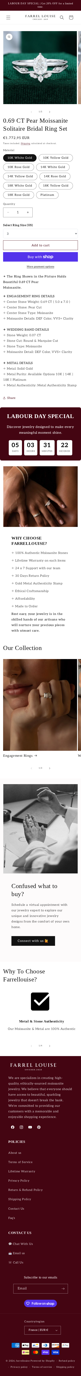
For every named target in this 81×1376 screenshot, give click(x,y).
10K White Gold (19, 158)
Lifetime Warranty (21, 1171)
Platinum (47, 195)
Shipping (25, 143)
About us (14, 1153)
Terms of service (42, 1367)
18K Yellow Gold (56, 185)
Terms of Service (20, 1162)
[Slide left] (31, 111)
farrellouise (23, 1361)
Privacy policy (19, 1367)
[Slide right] (49, 111)
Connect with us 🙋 (33, 941)
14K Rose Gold (55, 176)
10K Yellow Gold (56, 158)
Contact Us (16, 1208)
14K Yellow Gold (20, 176)
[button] (8, 17)
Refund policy (67, 1361)
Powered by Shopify (43, 1361)
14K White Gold (52, 167)
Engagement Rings (18, 756)
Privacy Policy (18, 1180)
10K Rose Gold (18, 167)
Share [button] (11, 398)
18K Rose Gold (18, 195)
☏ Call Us (15, 1262)
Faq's (11, 1218)
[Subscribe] (63, 1289)
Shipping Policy (19, 1199)
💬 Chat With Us (20, 1244)
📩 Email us (16, 1253)
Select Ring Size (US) (18, 225)
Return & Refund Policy (25, 1190)
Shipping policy (65, 1367)
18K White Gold (19, 185)
